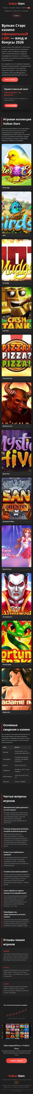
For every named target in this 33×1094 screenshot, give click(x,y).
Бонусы (18, 7)
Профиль (16, 15)
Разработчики (9, 11)
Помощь (5, 7)
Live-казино (12, 7)
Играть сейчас (10, 80)
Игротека (25, 7)
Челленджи (25, 11)
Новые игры (17, 11)
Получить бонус (11, 105)
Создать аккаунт (16, 1061)
